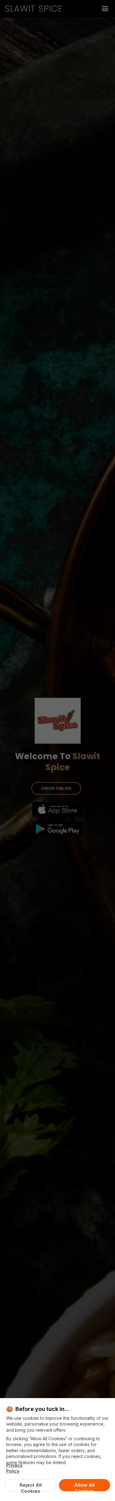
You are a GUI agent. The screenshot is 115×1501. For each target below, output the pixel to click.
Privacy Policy (14, 1468)
